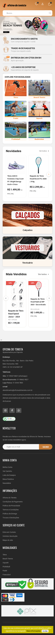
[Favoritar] (22, 283)
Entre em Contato (9, 532)
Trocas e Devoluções (11, 518)
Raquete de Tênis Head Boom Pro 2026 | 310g (38, 179)
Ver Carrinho (7, 471)
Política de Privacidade (11, 506)
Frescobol (7, 575)
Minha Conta (7, 467)
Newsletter (7, 483)
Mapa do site (8, 540)
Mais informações (34, 631)
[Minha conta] (42, 4)
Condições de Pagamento (13, 502)
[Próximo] (49, 298)
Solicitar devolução (10, 536)
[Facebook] (12, 410)
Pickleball (6, 567)
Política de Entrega (10, 514)
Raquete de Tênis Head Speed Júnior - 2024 (15, 314)
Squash (6, 563)
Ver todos (43, 151)
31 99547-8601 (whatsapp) (17, 376)
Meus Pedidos (8, 479)
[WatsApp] (18, 410)
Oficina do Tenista (9, 498)
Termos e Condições (11, 510)
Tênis (5, 555)
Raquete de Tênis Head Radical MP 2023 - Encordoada (38, 302)
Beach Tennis (8, 559)
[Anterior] (5, 298)
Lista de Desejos (9, 475)
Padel (5, 571)
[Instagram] (5, 410)
